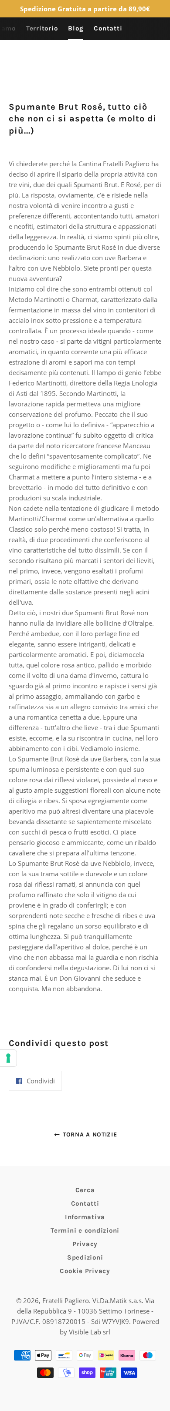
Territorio (42, 28)
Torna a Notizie (89, 1134)
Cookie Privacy (85, 1271)
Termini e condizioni (85, 1230)
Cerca (85, 1190)
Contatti (108, 28)
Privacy (85, 1244)
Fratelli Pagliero (65, 1300)
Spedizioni (85, 1257)
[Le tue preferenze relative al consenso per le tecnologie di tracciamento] (8, 1058)
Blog (75, 28)
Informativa (85, 1217)
